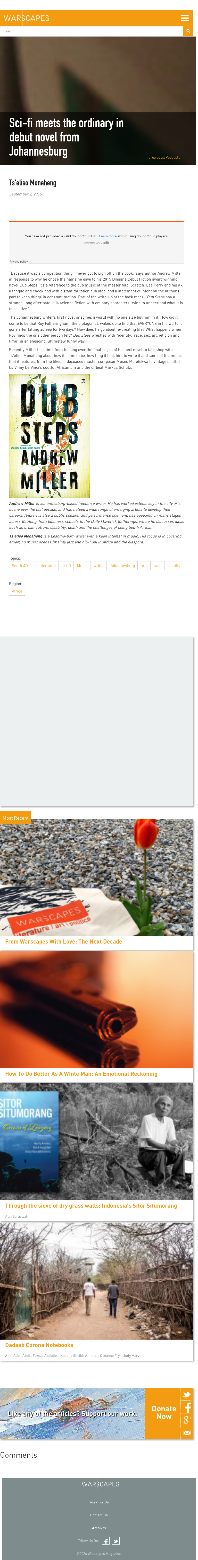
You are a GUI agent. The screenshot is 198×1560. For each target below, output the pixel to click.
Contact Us (99, 1515)
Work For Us (99, 1502)
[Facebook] (186, 1407)
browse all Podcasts (164, 157)
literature (47, 565)
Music (82, 565)
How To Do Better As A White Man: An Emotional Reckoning (81, 1073)
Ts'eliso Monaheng (32, 184)
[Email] (186, 1432)
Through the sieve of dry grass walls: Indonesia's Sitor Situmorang (91, 1205)
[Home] (26, 18)
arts (144, 565)
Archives (99, 1528)
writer (99, 565)
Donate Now (164, 1412)
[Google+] (186, 1419)
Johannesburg (122, 565)
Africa (17, 591)
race (157, 565)
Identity (173, 565)
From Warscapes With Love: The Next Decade (63, 941)
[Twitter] (186, 1394)
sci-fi (66, 565)
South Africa (23, 565)
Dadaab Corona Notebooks (39, 1344)
